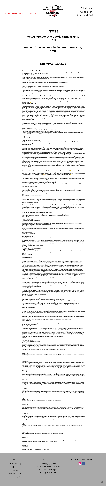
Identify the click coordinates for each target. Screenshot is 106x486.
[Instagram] (80, 463)
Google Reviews (29, 340)
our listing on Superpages (30, 349)
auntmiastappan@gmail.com (15, 477)
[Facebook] (83, 463)
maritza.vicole (26, 361)
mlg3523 (25, 371)
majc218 (25, 405)
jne (24, 424)
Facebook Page (44, 212)
